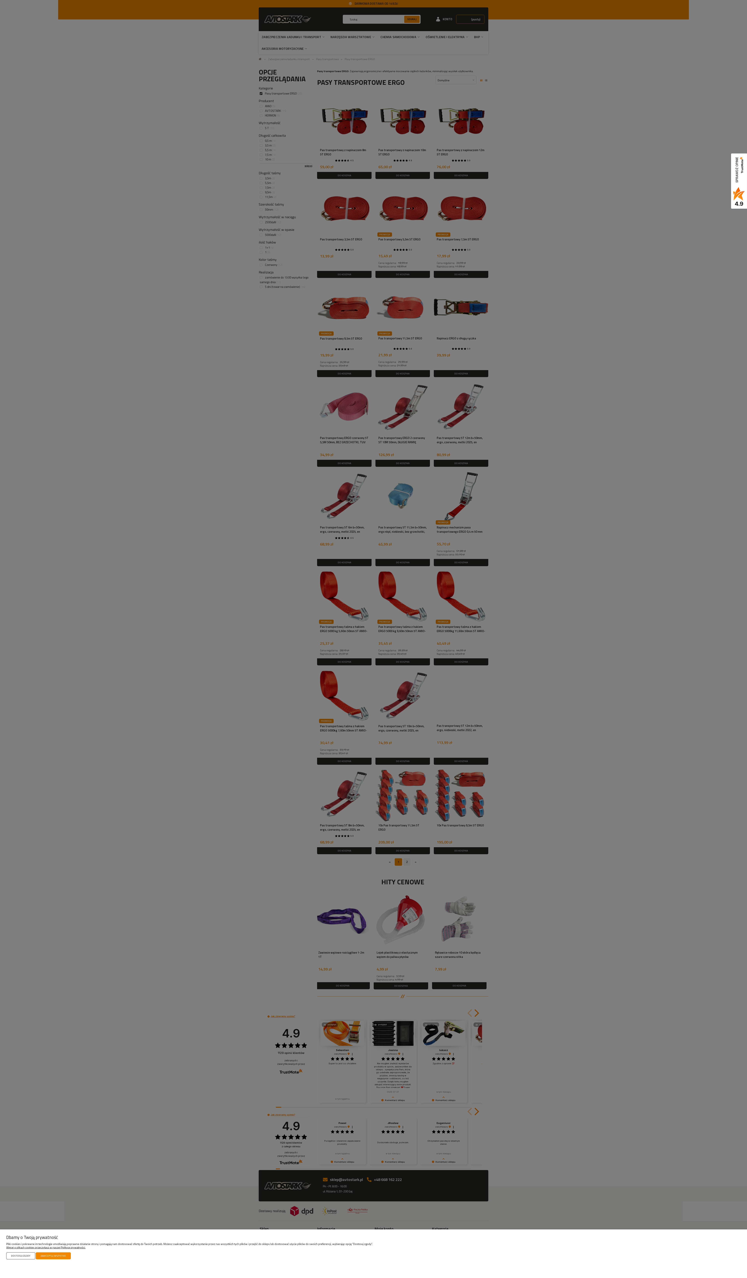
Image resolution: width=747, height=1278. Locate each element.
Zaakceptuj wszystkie (53, 1256)
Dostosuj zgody (20, 1256)
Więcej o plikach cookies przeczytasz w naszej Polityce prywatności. (46, 1247)
